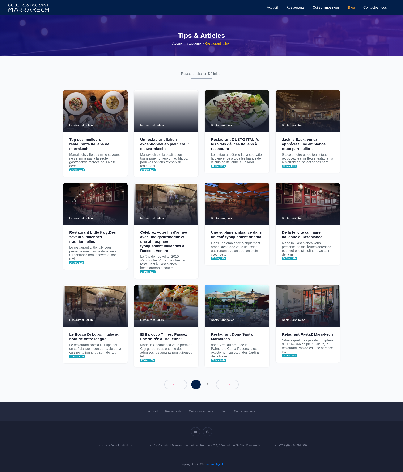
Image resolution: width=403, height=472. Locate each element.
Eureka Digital (213, 464)
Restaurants (295, 7)
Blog (351, 7)
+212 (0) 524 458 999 (293, 445)
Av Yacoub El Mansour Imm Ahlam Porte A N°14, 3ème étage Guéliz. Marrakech (207, 445)
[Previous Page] (175, 384)
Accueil (272, 7)
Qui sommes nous (326, 7)
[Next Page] (227, 384)
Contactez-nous (375, 7)
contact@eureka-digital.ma (117, 445)
